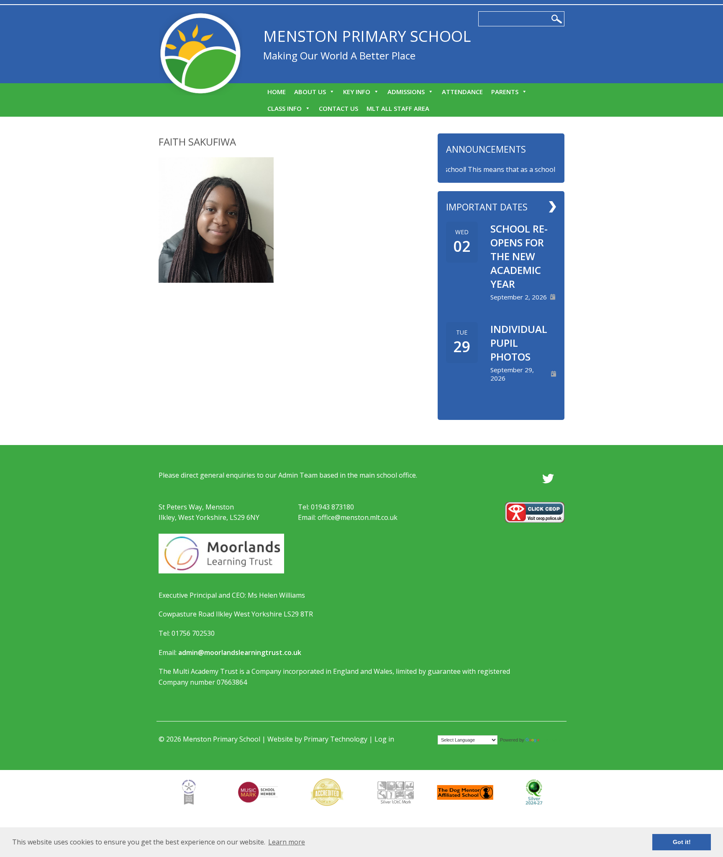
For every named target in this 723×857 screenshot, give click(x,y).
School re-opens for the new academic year (519, 256)
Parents (504, 91)
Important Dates (487, 207)
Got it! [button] (682, 842)
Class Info (284, 108)
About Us (310, 91)
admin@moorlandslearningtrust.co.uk (239, 652)
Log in (384, 739)
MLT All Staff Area (398, 108)
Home (276, 91)
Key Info (356, 91)
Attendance (462, 91)
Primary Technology (335, 739)
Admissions (406, 91)
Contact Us (338, 108)
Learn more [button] (286, 842)
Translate (551, 740)
